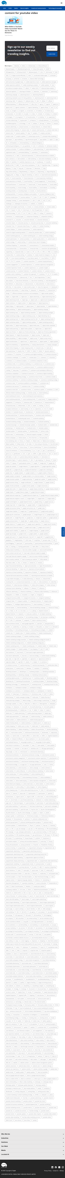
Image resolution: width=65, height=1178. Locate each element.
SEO (18, 912)
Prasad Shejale (29, 838)
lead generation (49, 623)
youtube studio (45, 1110)
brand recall (32, 184)
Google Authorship (27, 479)
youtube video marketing (12, 1117)
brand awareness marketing (43, 178)
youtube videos (47, 1117)
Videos (16, 1046)
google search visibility (12, 530)
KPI (7, 620)
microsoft (24, 707)
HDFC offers (35, 546)
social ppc (8, 979)
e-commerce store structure (13, 367)
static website (9, 986)
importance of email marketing (14, 572)
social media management (33, 960)
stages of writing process (45, 982)
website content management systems (42, 1062)
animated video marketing (49, 136)
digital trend (23, 341)
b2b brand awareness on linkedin (45, 155)
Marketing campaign (24, 675)
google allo (9, 469)
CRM (7, 258)
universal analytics (51, 1024)
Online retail (52, 780)
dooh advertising (10, 351)
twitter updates (47, 1021)
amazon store (9, 133)
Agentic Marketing (33, 107)
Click (19, 210)
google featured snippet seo (30, 495)
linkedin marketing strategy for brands (39, 639)
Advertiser (36, 91)
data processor (29, 284)
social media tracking (23, 973)
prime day (43, 841)
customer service (49, 271)
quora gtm (26, 870)
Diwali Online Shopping (12, 348)
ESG (29, 405)
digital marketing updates (29, 322)
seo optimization (44, 925)
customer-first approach (29, 274)
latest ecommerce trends (12, 623)
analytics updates (21, 136)
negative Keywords (53, 735)
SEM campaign (47, 909)
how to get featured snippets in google (16, 556)
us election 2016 (42, 1027)
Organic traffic (30, 796)
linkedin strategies (11, 649)
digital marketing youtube (46, 322)
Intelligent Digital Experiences (23, 604)
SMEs (7, 950)
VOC (24, 1050)
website (15, 1062)
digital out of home (11, 332)
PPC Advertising (40, 828)
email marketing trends (29, 399)
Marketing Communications (39, 675)
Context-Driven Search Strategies (37, 242)
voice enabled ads (48, 1050)
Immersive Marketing (11, 569)
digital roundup (36, 335)
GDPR (34, 453)
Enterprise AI (38, 402)
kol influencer (9, 617)
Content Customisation (24, 229)
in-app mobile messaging (12, 578)
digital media (9, 325)
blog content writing (11, 171)
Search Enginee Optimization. (34, 905)
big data (55, 165)
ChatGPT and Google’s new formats (15, 207)
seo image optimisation (37, 921)
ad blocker (53, 75)
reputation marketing (27, 883)
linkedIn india (19, 633)
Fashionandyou (20, 434)
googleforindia (49, 537)
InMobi (17, 594)
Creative (55, 252)
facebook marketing (38, 418)
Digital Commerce (10, 303)
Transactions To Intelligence (30, 1014)
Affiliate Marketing (11, 104)
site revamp (47, 944)
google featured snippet (37, 492)
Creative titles (9, 255)
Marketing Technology (12, 684)
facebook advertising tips (26, 415)
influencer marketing (25, 591)
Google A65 (43, 463)
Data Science (50, 284)
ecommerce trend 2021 (12, 389)
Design (8, 293)
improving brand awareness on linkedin (42, 575)
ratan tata (27, 873)
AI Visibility (41, 117)
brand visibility (33, 187)
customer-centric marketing (13, 274)
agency (41, 104)
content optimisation (11, 239)
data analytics (9, 280)
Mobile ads (9, 713)
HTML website (43, 559)
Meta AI (35, 703)
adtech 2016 (35, 88)
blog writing (41, 171)
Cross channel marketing (17, 258)
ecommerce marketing (12, 380)
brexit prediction (41, 191)
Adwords (20, 101)
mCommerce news (36, 694)
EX (31, 409)
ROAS (29, 889)
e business (18, 354)
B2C (55, 159)
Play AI (31, 825)
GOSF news (28, 540)
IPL (17, 610)
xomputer (44, 1094)
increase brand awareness (23, 582)
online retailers (50, 784)
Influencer (42, 588)
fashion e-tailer (45, 431)
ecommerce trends (26, 389)
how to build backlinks (46, 550)
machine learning (25, 665)
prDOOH (38, 838)
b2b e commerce (10, 159)
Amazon (56, 123)
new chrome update (43, 739)
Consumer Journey (23, 223)
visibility (8, 1050)
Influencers (54, 591)
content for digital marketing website (16, 232)
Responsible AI (53, 883)
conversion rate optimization (49, 248)
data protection (40, 284)
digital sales (46, 335)
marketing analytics (34, 671)
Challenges (9, 203)
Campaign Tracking (11, 200)
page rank (8, 803)
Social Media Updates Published (14, 976)
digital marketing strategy (13, 316)
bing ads (21, 168)
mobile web (35, 726)
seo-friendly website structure (40, 937)
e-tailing (8, 370)
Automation (35, 152)
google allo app (18, 469)
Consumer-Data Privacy (23, 226)
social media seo (43, 966)
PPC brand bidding (52, 828)
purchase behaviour (11, 867)
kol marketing (19, 617)
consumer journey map (37, 223)
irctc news (23, 610)
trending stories (44, 1018)
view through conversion (27, 1046)
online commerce (45, 768)
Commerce (49, 213)
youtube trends (10, 1114)
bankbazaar (40, 162)
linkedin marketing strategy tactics (15, 643)
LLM (41, 649)
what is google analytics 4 (50, 1078)
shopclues (34, 941)
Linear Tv (47, 627)
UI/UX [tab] (4, 8)
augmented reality (11, 152)
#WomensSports (33, 72)
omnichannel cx (53, 758)
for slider (29, 444)
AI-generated (23, 120)
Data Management (51, 280)
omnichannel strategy (11, 764)
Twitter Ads (27, 1021)
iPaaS (11, 610)
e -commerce (9, 354)
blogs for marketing (27, 175)
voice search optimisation (34, 1053)
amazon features (35, 127)
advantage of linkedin (25, 91)
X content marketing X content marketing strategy (19, 1094)
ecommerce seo (44, 383)
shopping (42, 941)
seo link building (22, 925)
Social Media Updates (51, 973)
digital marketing (10, 309)
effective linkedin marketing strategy (15, 393)
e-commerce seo (37, 364)
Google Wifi (40, 537)
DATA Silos (8, 287)
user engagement (37, 1030)
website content (24, 1062)
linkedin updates (23, 649)
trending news (33, 1018)
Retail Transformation (17, 886)
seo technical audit (21, 934)
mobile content (10, 719)
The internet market (39, 1002)
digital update (43, 341)
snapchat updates (46, 950)
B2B (18, 155)
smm (13, 950)
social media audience (33, 957)
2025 (56, 72)
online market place (11, 774)
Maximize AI (25, 694)
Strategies (8, 989)
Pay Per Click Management (48, 809)
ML (30, 710)
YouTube (25, 1098)
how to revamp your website (29, 559)
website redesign (47, 1066)
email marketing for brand (13, 396)
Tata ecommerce (51, 995)
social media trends (37, 973)
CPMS (48, 252)
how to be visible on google (29, 550)
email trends (41, 399)
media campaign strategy (22, 697)
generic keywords (23, 460)
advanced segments (11, 91)
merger (54, 700)
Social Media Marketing (48, 960)
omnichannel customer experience (37, 758)
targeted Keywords (11, 995)
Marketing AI (23, 671)
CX (48, 274)
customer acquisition (29, 261)
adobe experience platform (13, 85)
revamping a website (11, 889)
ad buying (8, 78)
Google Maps (21, 505)
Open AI (8, 793)
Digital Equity (32, 303)
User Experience (49, 1030)
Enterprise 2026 (28, 402)
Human (25, 562)
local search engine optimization (35, 652)
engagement (9, 402)
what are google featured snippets (15, 1075)
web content (9, 1059)
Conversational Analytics (47, 245)
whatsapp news (47, 1082)
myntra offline (26, 735)
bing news (29, 168)
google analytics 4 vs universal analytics (33, 476)
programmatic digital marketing (14, 857)
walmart (40, 1056)
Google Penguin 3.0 (39, 514)
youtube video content (50, 1114)
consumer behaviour (42, 219)
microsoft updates (49, 707)
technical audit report (44, 998)
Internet (47, 604)
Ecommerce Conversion (28, 373)
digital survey (33, 338)
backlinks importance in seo (27, 162)
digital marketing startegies (46, 312)
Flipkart (28, 441)
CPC (33, 252)
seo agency (32, 912)
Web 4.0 (54, 1056)
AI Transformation (30, 117)
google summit (45, 530)
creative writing (20, 255)
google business (52, 479)
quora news (35, 870)
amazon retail (25, 130)
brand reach (22, 184)
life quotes (39, 627)
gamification (17, 453)
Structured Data (41, 989)
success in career (10, 992)
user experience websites (12, 1034)
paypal (35, 812)
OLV (16, 752)
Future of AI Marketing (50, 447)
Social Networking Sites (50, 976)
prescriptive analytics (11, 841)
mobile (48, 710)
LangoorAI (26, 620)
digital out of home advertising (27, 332)
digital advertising (34, 296)
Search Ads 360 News (52, 896)
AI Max (33, 114)
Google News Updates (12, 511)
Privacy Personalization (12, 844)
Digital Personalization (23, 335)
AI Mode (40, 114)
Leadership (16, 627)
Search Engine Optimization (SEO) (15, 905)
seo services (22, 928)
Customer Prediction (23, 271)
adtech (27, 88)
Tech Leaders (20, 998)
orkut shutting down (51, 796)
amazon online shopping (12, 130)
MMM (35, 710)
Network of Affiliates (17, 739)
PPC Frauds (52, 832)
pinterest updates (10, 825)
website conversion (11, 1066)
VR (23, 1056)
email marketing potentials (13, 399)
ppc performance (37, 835)
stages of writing (31, 982)
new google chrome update (43, 742)
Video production (52, 1043)
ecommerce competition (12, 373)
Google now (23, 511)
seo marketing (34, 925)
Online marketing (24, 774)
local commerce (10, 652)
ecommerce (25, 370)
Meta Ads (27, 703)
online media (9, 780)
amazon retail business (38, 130)
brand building (28, 181)
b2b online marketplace (45, 159)
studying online (53, 989)
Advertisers (45, 91)
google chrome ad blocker (13, 486)
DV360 (40, 351)
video (29, 1037)
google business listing (12, 482)
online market (49, 771)
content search (52, 239)
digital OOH (48, 328)
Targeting (31, 995)
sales (40, 893)
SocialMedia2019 (30, 979)
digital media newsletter (48, 325)
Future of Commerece (11, 450)
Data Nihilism (9, 284)
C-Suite (35, 197)
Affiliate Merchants (23, 104)
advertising (54, 91)
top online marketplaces (50, 1011)
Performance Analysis (33, 816)
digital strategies (22, 338)
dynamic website (49, 351)
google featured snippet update (49, 495)
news (33, 745)
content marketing (50, 232)
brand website (43, 187)
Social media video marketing (33, 976)
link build (55, 627)
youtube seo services (20, 1110)
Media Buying (9, 697)
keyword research (43, 610)
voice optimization (11, 1053)
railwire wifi (49, 870)
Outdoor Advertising (49, 800)
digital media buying (21, 325)
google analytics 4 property (13, 476)
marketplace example (21, 687)
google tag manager (11, 534)
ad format (16, 78)
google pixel (9, 517)
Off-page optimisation (47, 748)
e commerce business (51, 354)
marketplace (9, 687)
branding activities (11, 191)
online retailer (39, 784)
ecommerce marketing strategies (29, 380)
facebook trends (31, 428)
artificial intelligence (37, 143)
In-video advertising (27, 578)
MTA (7, 732)
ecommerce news (10, 383)
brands (32, 191)
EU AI (47, 405)
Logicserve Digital (10, 662)
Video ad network (38, 1037)
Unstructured (17, 1027)
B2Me (7, 162)
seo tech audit (9, 934)
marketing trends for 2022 (51, 684)
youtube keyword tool (31, 1104)
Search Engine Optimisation (29, 902)
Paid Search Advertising (36, 806)
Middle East (23, 710)
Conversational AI (34, 245)
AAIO (29, 75)
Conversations (23, 248)
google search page (30, 527)
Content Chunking (44, 226)
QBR (40, 867)
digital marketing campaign (41, 309)
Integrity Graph (48, 601)
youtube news (52, 1107)
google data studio (11, 489)
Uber (21, 1024)
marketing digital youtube (13, 678)
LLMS (46, 649)
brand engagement (40, 181)
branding (52, 187)
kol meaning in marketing (47, 617)
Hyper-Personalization (45, 566)
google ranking (34, 521)
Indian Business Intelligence (21, 585)
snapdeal (8, 953)
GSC (54, 540)
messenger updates (11, 703)
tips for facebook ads (25, 1008)
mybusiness (54, 732)
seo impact (49, 921)
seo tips (31, 934)
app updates (43, 139)
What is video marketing (26, 1082)
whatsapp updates (41, 1085)
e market (23, 357)
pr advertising (18, 838)
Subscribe (52, 54)
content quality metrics (38, 239)
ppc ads (30, 828)
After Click (34, 104)
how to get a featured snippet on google (34, 553)
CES (49, 200)
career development (24, 200)
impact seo (23, 569)
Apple (51, 139)
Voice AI (30, 1050)
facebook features (10, 418)
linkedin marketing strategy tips (35, 643)
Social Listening (51, 953)
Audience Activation (11, 149)
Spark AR (8, 982)
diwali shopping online (27, 348)
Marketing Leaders (52, 678)
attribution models (52, 146)
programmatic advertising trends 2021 (36, 854)
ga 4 (39, 450)
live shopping (33, 649)
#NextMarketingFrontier (24, 69)
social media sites (10, 969)
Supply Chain (21, 992)
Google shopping (33, 530)
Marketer (29, 668)
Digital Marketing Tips (44, 316)
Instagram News (10, 601)
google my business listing (13, 508)
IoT (6, 610)
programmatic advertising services (32, 851)
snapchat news (34, 950)
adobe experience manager (49, 82)
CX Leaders (55, 274)
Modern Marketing (11, 729)
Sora (53, 979)
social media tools (10, 973)
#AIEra (24, 66)
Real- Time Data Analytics (25, 876)
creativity (29, 255)
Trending (23, 1018)
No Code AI (25, 748)
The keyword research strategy (14, 1005)
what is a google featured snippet (36, 1075)
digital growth (20, 306)
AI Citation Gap (49, 110)
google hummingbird (11, 502)
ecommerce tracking (38, 386)
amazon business (23, 127)
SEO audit (28, 915)
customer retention (37, 271)
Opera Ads (22, 793)
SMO (18, 950)
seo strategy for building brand (50, 931)
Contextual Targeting (11, 245)
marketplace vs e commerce (13, 691)
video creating (40, 1040)
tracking (8, 1014)
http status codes (10, 562)
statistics (18, 986)
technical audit (31, 998)
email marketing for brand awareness (33, 396)
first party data (43, 437)
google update (33, 534)
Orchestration (9, 796)
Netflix (7, 739)
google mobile (31, 505)
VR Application (31, 1056)
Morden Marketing (52, 729)
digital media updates (26, 328)
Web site (8, 1062)
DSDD (34, 351)
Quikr (19, 870)
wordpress (47, 1088)
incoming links (10, 582)
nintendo (16, 748)
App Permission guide (31, 139)
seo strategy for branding (32, 931)
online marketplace (45, 777)
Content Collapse (10, 229)
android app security (34, 136)
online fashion (9, 771)
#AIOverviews (32, 66)
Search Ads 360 (40, 896)
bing (15, 168)
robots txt (8, 893)
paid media (40, 803)
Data (48, 277)
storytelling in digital (37, 986)
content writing (21, 242)
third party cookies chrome (45, 1005)
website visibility (26, 1069)
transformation (44, 1014)
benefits (48, 162)
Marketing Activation (11, 671)
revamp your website (39, 886)
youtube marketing (45, 1104)
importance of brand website (36, 569)
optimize (50, 793)
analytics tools (9, 136)
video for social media (12, 1043)
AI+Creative (55, 120)
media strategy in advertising (41, 700)
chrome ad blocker (39, 207)
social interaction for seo (37, 953)
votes (19, 1056)
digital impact (30, 306)
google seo (23, 530)
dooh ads (48, 348)
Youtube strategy (33, 1110)
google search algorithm (34, 524)
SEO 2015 (24, 912)
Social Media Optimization (13, 966)
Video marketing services (38, 1043)
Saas (29, 893)
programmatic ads (49, 848)
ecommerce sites (26, 386)
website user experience (12, 1069)
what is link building (11, 1082)
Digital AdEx (15, 296)
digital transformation (12, 341)
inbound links (46, 578)
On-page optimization (35, 764)
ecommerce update (39, 389)
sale (35, 893)
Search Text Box (31, 909)
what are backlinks (43, 1072)
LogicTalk (20, 662)
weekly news (53, 1069)
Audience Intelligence (25, 149)
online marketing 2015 (37, 774)
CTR (7, 261)
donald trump (40, 348)
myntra (8, 735)
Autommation (44, 152)
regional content (10, 880)
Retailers (28, 886)
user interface (26, 1034)
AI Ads (7, 110)
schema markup (22, 896)
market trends (20, 668)
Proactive (35, 844)
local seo (24, 655)
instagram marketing (44, 598)
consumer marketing (51, 223)
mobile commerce (47, 716)
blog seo (32, 171)
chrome (29, 207)
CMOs (35, 213)
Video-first (8, 1046)
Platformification (22, 825)
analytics (35, 133)
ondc (45, 764)
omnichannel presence (48, 761)
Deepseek (33, 290)
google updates (44, 534)
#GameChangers (10, 69)
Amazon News (47, 127)
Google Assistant (51, 476)
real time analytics (11, 876)
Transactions (16, 1014)
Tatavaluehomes (10, 998)
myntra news (16, 735)
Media (51, 694)
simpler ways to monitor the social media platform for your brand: (23, 944)
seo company (9, 918)
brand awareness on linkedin (13, 181)
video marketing (24, 1043)
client (46, 210)
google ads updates (11, 466)
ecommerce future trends (35, 376)
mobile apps (25, 716)
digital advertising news (48, 296)
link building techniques (21, 630)
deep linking (24, 290)
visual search (16, 1050)
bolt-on (37, 175)
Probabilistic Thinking (47, 844)
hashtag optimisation (24, 546)
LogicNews (24, 659)
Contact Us (63, 531)
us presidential (53, 1027)
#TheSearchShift (21, 72)
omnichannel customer (48, 755)
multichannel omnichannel (32, 732)
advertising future (25, 94)
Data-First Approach (43, 287)
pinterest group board (12, 822)
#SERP (47, 69)
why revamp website (29, 1088)
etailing (41, 405)
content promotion (25, 239)
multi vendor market (16, 732)
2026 (7, 75)
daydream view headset (12, 290)
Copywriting (9, 252)
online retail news (28, 784)
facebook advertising (11, 415)
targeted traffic (23, 995)
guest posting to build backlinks (43, 543)
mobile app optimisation (12, 716)
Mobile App (48, 713)
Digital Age (25, 300)
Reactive (35, 873)
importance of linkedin (31, 572)
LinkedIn (50, 630)
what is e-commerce (26, 1078)
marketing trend (24, 684)
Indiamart (8, 585)
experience (38, 409)
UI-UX (41, 1024)
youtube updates (21, 1114)
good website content (25, 463)
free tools (8, 447)
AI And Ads (30, 110)
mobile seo (47, 723)
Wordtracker (9, 1091)
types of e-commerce (11, 1024)
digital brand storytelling (47, 300)
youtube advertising (35, 1098)
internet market (10, 607)
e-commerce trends (29, 367)
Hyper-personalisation (31, 566)
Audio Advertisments (51, 149)
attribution (41, 146)
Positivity (52, 825)
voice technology (48, 1053)
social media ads (19, 957)
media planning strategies (13, 700)
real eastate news (53, 873)
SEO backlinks (37, 915)
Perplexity (8, 819)
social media (9, 957)
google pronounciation (12, 521)
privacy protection (26, 844)
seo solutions (39, 928)
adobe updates (45, 85)
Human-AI (32, 562)
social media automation (48, 957)
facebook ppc (9, 428)
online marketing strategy (13, 777)
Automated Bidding (23, 152)
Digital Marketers (52, 306)
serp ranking (9, 941)
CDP (33, 200)
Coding (41, 213)
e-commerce (9, 360)
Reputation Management (12, 883)
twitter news (36, 1021)
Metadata (52, 703)
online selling (20, 787)
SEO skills (30, 928)
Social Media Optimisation (41, 963)
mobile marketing (26, 723)
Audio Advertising (38, 149)
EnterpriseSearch (49, 402)
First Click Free (33, 437)
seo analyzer (41, 912)
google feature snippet (22, 492)
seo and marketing (53, 912)
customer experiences (30, 268)
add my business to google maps (14, 82)
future (15, 447)
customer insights (43, 268)
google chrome (50, 482)
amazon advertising (11, 127)
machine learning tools (38, 665)
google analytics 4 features (46, 473)
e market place (33, 357)
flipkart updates (10, 444)
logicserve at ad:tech (44, 659)
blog (44, 168)
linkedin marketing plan (45, 633)
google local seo (49, 502)
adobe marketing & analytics (30, 85)
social (15, 953)
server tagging (25, 941)
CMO (29, 213)
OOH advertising (50, 790)
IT (29, 610)
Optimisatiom (32, 793)
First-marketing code (11, 441)
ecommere (50, 389)
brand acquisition (16, 178)
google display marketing (36, 489)
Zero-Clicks (27, 1120)
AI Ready (47, 114)
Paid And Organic (18, 803)
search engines (49, 905)
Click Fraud (26, 210)
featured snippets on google (34, 434)
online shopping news (12, 790)
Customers (42, 274)
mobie (41, 710)
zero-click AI (18, 1120)
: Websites (16, 66)
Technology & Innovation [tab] (55, 8)
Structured (32, 989)
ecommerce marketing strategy (49, 380)
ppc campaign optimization (23, 832)
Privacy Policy (48, 1170)
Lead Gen (39, 623)
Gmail (54, 460)
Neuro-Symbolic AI (31, 739)
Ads (53, 85)
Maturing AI (16, 694)
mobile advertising (19, 713)
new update (26, 745)
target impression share (50, 992)
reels (52, 876)
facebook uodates (43, 428)
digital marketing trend (12, 319)
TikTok (56, 1005)
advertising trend (39, 98)
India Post (53, 582)
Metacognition (43, 703)
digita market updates (47, 293)
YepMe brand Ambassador (13, 1098)
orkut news (40, 796)
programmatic (22, 848)
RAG (42, 870)
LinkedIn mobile (42, 646)
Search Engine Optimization (47, 902)
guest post (19, 543)
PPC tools (55, 835)
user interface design (38, 1034)
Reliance (37, 880)
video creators (50, 1040)
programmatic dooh (32, 861)
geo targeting (39, 460)
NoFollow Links (35, 748)
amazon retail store (52, 130)
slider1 (18, 947)
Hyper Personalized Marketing (14, 566)
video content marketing (26, 1040)
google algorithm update (48, 466)
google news (41, 508)
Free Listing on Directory (41, 444)
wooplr (39, 1088)
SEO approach (19, 915)
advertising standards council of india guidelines (19, 98)
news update (40, 745)
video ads (48, 1037)
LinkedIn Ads (9, 633)
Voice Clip (37, 1050)
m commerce (43, 662)
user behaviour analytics (23, 1030)
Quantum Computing (50, 867)
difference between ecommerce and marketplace (25, 293)
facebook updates (22, 431)
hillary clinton (45, 546)
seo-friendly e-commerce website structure (17, 937)
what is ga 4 (37, 1078)
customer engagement (12, 264)
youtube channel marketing (13, 1101)
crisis (54, 255)
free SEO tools (54, 444)
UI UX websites (33, 1024)
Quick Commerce (10, 870)
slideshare (25, 947)
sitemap (55, 944)
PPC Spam (47, 835)
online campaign (34, 768)
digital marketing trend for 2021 (29, 319)
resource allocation (41, 883)
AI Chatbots (39, 110)
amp (29, 133)
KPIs (11, 620)
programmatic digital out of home (35, 857)
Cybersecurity (23, 277)
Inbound (38, 578)
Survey (29, 992)
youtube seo (9, 1110)
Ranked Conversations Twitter (14, 873)
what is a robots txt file (12, 1078)
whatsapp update (10, 1085)
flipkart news (36, 441)
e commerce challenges (12, 357)
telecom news (28, 1002)
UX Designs (13, 1037)
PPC (13, 828)
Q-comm (34, 867)
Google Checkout (38, 482)
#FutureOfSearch (43, 66)
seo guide (25, 921)
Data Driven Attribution (22, 280)
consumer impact (10, 223)
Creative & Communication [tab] (38, 8)
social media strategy (23, 969)
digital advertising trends (12, 300)
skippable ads (9, 947)
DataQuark (54, 287)
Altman (49, 123)
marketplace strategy (35, 687)
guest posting (28, 543)
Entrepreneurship (10, 405)
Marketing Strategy (52, 681)
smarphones (34, 947)
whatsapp (37, 1082)
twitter (19, 1021)
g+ (34, 450)
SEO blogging (47, 915)
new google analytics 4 (27, 742)
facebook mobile (42, 425)
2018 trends (49, 72)
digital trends (33, 341)
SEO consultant (20, 918)
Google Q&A (24, 521)
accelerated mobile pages (40, 75)
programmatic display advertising (15, 861)
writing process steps (43, 1091)
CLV (24, 213)
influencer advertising (12, 591)
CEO (44, 200)
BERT (17, 165)
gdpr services (42, 453)
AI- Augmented (51, 117)
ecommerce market (50, 376)
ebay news (16, 370)
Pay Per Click (34, 809)
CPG (38, 252)
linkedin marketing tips (28, 646)
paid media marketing (12, 806)
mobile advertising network (34, 713)
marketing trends (36, 684)
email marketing (43, 393)
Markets (49, 691)
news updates (51, 745)
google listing (38, 502)
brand (7, 178)
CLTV (19, 213)
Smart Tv (43, 947)
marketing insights (39, 678)
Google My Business (43, 505)
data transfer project (29, 287)
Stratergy (23, 989)
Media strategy (27, 700)
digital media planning (12, 328)
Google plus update (41, 517)
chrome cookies (51, 207)
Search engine (25, 899)
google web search (11, 537)
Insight (32, 594)
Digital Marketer (41, 306)
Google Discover (23, 489)
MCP (45, 694)
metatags (8, 707)
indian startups (51, 585)
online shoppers (30, 787)
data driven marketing (37, 280)
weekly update (20, 1072)
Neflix (43, 735)
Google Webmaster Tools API (26, 537)
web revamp (52, 1059)
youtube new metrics (40, 1107)
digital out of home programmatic (47, 332)
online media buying (21, 780)
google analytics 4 (31, 473)
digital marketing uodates (13, 322)
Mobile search (37, 723)
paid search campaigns (51, 806)
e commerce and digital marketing (33, 354)
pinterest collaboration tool (40, 819)
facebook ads (29, 412)
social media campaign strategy (14, 960)
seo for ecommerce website (13, 921)
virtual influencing (51, 1046)
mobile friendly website (12, 723)
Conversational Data (11, 248)
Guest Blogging (10, 543)
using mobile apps (52, 1034)
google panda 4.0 (34, 511)
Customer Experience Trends (13, 268)
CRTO (53, 258)
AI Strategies (9, 117)
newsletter (8, 748)
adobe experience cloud (32, 82)
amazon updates (20, 133)
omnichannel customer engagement (15, 758)
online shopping (42, 787)
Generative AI (45, 457)
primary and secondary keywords (29, 841)
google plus (30, 517)
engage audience (52, 399)
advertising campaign (11, 94)
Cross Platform (45, 258)
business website (25, 197)
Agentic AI (55, 104)
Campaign (52, 197)
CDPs (38, 200)
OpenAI (15, 793)
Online (51, 764)
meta (20, 703)
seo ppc (54, 925)
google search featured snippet (14, 527)
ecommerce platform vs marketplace (27, 383)
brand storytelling (10, 187)
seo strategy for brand (51, 928)
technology (18, 1002)
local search (20, 652)
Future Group (23, 447)
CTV (12, 261)
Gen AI (55, 453)
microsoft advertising (35, 707)
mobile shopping (10, 726)
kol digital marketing (45, 614)
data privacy (19, 284)
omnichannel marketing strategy (30, 761)
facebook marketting (43, 421)
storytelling (26, 986)
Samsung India (48, 893)
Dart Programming (40, 277)
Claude (13, 210)
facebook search (20, 428)
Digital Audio (34, 300)
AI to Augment (19, 117)
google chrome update (28, 486)
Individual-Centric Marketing (13, 588)
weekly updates (31, 1072)
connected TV (9, 219)
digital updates (54, 341)
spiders (15, 982)
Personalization (18, 819)
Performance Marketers (47, 816)
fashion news (9, 434)
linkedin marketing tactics (13, 646)
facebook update (10, 431)
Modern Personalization (37, 729)
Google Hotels (51, 498)
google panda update (47, 511)
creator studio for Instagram (42, 255)
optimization (41, 793)
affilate (43, 101)
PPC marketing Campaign (23, 835)
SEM (39, 909)
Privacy (51, 841)
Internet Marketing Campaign (38, 607)
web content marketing (21, 1059)
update (26, 1027)
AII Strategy (22, 123)
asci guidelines (26, 146)
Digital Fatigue (9, 306)
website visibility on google (40, 1069)
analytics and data (45, 133)
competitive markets (46, 216)
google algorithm (35, 466)
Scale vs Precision (10, 896)
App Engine (9, 139)
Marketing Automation (48, 671)
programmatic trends (27, 864)
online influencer (20, 771)
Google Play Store (19, 517)
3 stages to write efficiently (18, 75)
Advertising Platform (38, 94)
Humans (40, 562)
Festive (46, 434)
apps (56, 139)
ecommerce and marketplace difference (41, 370)
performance (20, 816)
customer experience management (44, 264)
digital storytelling (10, 338)
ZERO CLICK (9, 1120)
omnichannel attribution (12, 755)
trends (52, 1018)
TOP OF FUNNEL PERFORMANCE (33, 1011)
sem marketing (10, 912)
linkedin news (52, 646)
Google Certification (26, 482)
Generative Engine (11, 460)
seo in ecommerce (11, 925)
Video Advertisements (11, 1040)
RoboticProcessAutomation (41, 889)
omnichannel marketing (12, 761)
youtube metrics (27, 1107)
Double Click (21, 351)
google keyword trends (26, 502)
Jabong (34, 610)
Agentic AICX (9, 107)
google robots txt (10, 524)
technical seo (9, 1002)
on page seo (23, 764)
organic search (20, 796)
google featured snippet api (13, 495)
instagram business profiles (13, 598)
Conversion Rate (34, 248)
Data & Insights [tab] (24, 8)
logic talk (16, 659)
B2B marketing (32, 159)
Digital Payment (10, 335)
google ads (52, 463)
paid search (23, 806)
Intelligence (9, 604)
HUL (19, 562)
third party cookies (30, 1005)
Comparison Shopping (32, 216)
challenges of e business (21, 203)
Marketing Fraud (26, 678)
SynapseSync (37, 992)
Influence (33, 588)
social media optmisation (29, 966)
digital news (38, 328)
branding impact (23, 191)
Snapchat (24, 950)
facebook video (34, 431)
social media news (26, 963)
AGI (52, 107)
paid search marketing (12, 809)
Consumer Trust (10, 226)
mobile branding (35, 716)
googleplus (9, 540)
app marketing (19, 139)
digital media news (34, 325)
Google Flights (31, 498)
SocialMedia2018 (18, 979)
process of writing (10, 848)
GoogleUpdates (19, 540)
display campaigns (52, 344)
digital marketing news (12, 312)
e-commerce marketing (24, 364)
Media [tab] (16, 8)
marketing (45, 668)
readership (43, 873)
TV (14, 1021)
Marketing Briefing (11, 675)
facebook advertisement (42, 412)
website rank (36, 1066)
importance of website (46, 572)
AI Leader (26, 114)
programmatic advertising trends (14, 854)
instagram (39, 594)
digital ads (24, 296)
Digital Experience (43, 303)
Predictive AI (46, 838)
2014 (41, 72)
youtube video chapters (35, 1114)
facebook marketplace (29, 421)
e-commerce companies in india (38, 360)
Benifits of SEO (10, 165)
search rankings (19, 909)
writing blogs (31, 1091)
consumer (18, 219)
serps (16, 941)
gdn (29, 453)
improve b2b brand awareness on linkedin (17, 575)
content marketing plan (29, 235)
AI (56, 107)
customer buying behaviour (44, 261)
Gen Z (16, 457)
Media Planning (45, 697)
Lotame (27, 662)
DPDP (28, 351)
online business (22, 768)
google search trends (44, 527)
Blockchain (37, 168)
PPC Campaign (10, 832)
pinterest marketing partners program (31, 822)
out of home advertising (26, 800)
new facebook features (12, 742)
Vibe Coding (22, 1037)
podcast (38, 825)
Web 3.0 (47, 1056)
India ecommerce (43, 582)
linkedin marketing (31, 633)
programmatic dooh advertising (48, 861)
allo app (42, 123)
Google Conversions (42, 486)
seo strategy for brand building (14, 931)
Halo (7, 546)
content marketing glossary (13, 235)
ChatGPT (40, 203)
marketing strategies (38, 681)
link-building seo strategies (38, 630)
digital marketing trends (47, 319)
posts (7, 828)
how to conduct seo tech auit (13, 553)
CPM (43, 252)
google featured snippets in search (15, 498)
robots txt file (17, 893)
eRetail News (21, 405)
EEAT (56, 389)
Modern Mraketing (24, 729)
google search (21, 524)
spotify (22, 982)
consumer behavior (29, 219)
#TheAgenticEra (10, 72)
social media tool (48, 969)
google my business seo (29, 508)
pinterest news (48, 822)
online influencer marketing (35, 771)
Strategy (16, 989)
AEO (38, 101)
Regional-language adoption (24, 880)
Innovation (25, 594)
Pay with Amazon (10, 812)
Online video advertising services (29, 790)
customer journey (10, 271)
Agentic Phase (44, 107)
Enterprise (18, 402)
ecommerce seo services (12, 386)
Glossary (48, 460)
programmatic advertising (13, 851)
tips (16, 1008)
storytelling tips (50, 986)
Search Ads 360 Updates (12, 899)
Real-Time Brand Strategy (41, 876)
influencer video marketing (41, 591)
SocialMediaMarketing (43, 979)
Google (35, 463)
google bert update (40, 479)
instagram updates (22, 601)
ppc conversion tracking (40, 832)
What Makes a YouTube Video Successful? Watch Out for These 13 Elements (13, 30)
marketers (37, 668)
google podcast (53, 517)
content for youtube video (35, 232)
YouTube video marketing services (31, 1117)
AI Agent (14, 110)
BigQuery (8, 168)
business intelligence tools (47, 194)
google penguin (27, 514)
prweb (49, 864)
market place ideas (52, 665)
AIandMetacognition (11, 123)
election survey (32, 393)
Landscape (18, 620)
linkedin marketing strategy (31, 636)
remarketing (46, 880)
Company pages (19, 216)
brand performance (11, 184)
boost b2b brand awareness (49, 175)
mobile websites (45, 726)
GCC (24, 453)
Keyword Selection (11, 614)
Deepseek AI (42, 290)
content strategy (10, 242)
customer (18, 261)
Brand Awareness (29, 178)
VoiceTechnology (10, 1056)
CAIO (45, 197)
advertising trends (52, 98)
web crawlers (33, 1059)
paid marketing (30, 803)
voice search (21, 1053)
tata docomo (40, 995)
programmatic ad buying (35, 848)
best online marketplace (28, 165)
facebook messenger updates (27, 425)
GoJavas (14, 463)
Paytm (41, 812)
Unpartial (8, 1027)
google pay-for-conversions (13, 514)
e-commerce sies (49, 364)
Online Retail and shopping (13, 784)
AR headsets (13, 143)
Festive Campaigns (11, 437)
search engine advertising (39, 899)
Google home (41, 498)
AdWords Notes (30, 101)
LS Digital (34, 662)
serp (51, 937)
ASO (34, 146)
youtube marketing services (13, 1107)
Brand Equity (51, 181)
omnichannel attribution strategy (30, 755)
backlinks (14, 162)
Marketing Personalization (23, 681)
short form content (53, 941)
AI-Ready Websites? (44, 120)
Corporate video (19, 252)
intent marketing (38, 604)
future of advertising (35, 447)
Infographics (9, 594)
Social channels (24, 953)
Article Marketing (24, 143)
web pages (43, 1059)
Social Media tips (36, 969)
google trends (23, 534)
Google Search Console (50, 524)
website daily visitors (24, 1066)
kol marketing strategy (32, 617)
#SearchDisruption (38, 69)
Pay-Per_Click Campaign (24, 812)
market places (9, 668)
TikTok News (9, 1008)
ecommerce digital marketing (44, 373)
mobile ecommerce (22, 719)
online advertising (10, 768)
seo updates (47, 934)
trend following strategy (12, 1018)
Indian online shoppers (38, 585)
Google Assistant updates (12, 479)
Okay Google (9, 752)
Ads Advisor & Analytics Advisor (14, 88)
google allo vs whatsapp (45, 469)
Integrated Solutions (35, 601)
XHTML (37, 1094)
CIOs (7, 210)
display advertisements (38, 344)
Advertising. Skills (10, 101)
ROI (25, 893)
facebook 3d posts (18, 412)
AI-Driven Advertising (11, 120)
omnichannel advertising (37, 752)
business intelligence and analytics (27, 194)
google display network (52, 489)
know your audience (31, 614)
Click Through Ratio (37, 210)
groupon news (46, 540)
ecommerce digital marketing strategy (16, 376)
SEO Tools (38, 934)
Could (27, 252)
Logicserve (33, 659)
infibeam (26, 588)
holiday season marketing (13, 550)
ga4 (44, 450)
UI (25, 1024)
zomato (35, 1120)
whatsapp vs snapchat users (13, 1088)
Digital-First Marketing (12, 344)
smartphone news (53, 947)
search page (9, 909)
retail (7, 886)
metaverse (16, 707)
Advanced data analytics (47, 88)
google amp (9, 473)
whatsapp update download (25, 1085)
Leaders (8, 627)
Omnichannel (23, 752)
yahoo (51, 1094)
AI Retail (55, 114)
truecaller (8, 1021)
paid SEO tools (24, 809)
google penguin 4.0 (52, 514)
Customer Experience (26, 264)
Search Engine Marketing (12, 902)
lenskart (31, 627)
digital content (22, 303)
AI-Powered (33, 120)
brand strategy (22, 187)
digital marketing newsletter (28, 312)
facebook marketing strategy (13, 421)
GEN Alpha (9, 457)
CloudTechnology (10, 213)
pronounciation (40, 864)
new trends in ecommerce (13, 745)
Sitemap (62, 1170)
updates (32, 1027)
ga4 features (51, 450)
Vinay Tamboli (40, 1046)
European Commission (12, 409)
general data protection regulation (29, 457)
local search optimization (12, 655)
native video (36, 735)
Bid (38, 165)
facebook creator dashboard (43, 415)
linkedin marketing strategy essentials (16, 639)
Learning (24, 627)
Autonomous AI (10, 155)
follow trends (20, 444)
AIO (29, 123)
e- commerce (42, 357)
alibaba (35, 123)
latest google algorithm (28, 623)
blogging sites (9, 175)
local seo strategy (34, 655)
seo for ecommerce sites (46, 918)
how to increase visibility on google (38, 556)
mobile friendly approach (36, 719)
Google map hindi (10, 505)
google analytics (19, 473)
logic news (8, 659)
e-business (52, 357)
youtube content (27, 1101)
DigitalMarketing (25, 344)
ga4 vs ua (8, 453)
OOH (42, 790)
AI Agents (21, 110)
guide (56, 543)
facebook (8, 412)
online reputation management (37, 780)
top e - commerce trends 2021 (14, 1011)
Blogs (17, 175)
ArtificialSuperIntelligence (13, 146)
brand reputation (42, 184)
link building (9, 630)
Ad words (24, 78)
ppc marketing (10, 835)
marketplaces (41, 691)
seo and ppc (9, 915)
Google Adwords (23, 466)
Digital (7, 296)
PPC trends (9, 838)
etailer (34, 405)
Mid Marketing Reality (12, 710)
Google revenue (45, 521)
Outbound (38, 800)
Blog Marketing (23, 171)
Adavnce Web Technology (37, 78)
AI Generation (9, 114)
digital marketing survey (28, 316)
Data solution (17, 287)
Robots (52, 889)
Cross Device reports (32, 258)
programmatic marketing (12, 864)
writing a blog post (20, 1091)
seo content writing (32, 918)
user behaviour (10, 1030)
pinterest (27, 819)
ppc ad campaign (21, 828)
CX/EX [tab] (10, 8)
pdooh (47, 812)
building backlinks (11, 194)
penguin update (10, 816)
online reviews (10, 787)
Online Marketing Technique (30, 777)
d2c (31, 277)
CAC (40, 197)
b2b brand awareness (27, 155)
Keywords (21, 614)
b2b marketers (21, 159)
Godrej (7, 463)
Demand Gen (51, 290)
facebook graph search (24, 418)
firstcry (21, 441)
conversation (23, 245)
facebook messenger (11, 425)
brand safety (53, 184)
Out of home (14, 800)
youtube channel (48, 1098)
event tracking (24, 409)
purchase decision (24, 867)
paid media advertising (52, 803)
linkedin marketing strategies (13, 636)
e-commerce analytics (21, 360)
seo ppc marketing (11, 928)
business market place (12, 197)
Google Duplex (10, 492)
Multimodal (45, 732)
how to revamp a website (12, 559)
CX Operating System (11, 277)
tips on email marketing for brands (43, 1008)
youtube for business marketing (14, 1104)
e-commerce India (10, 364)
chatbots (33, 203)
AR (6, 143)
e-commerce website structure (45, 367)
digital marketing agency (24, 309)
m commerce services (11, 665)
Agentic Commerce (20, 107)
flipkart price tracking (48, 441)
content (34, 226)
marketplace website (29, 691)
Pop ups (45, 825)
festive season (22, 437)
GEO (32, 460)
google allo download (31, 469)
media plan (35, 697)
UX (6, 1037)
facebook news (54, 425)
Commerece (9, 216)
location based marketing (48, 655)
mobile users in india (23, 726)
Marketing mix (9, 681)
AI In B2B (18, 114)
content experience (38, 229)
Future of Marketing (25, 450)
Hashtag (13, 546)
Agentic (48, 104)
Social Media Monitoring (12, 963)
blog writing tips (51, 171)
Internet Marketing (22, 607)
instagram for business (29, 598)
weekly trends (9, 1072)
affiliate (50, 101)
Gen (50, 453)
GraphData (37, 540)
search (31, 896)
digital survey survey (45, 338)
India (34, 582)
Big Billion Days (46, 165)
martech (8, 694)
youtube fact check (40, 1101)
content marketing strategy (45, 235)
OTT (7, 800)
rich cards (22, 889)
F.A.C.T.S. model (48, 409)
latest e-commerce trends (39, 620)
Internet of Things (53, 607)
